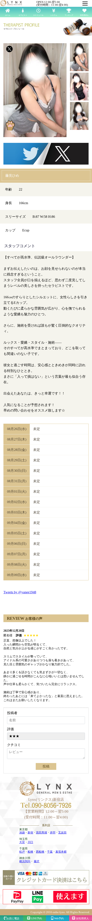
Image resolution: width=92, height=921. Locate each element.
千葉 (50, 851)
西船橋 (40, 851)
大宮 (22, 842)
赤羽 (52, 832)
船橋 (30, 851)
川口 (30, 842)
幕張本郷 (61, 851)
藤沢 (36, 861)
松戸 (22, 851)
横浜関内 (24, 861)
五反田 (62, 832)
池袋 (22, 832)
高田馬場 (41, 832)
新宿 (30, 832)
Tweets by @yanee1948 (19, 592)
